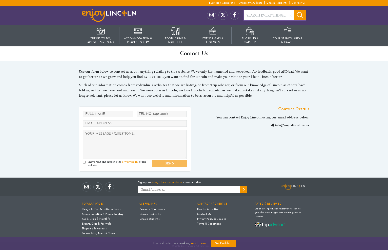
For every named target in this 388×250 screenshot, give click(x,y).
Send (169, 163)
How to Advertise (207, 209)
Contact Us (299, 3)
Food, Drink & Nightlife (96, 219)
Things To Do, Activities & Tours (101, 209)
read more (198, 243)
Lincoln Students (149, 219)
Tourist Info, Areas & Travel (98, 233)
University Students (250, 3)
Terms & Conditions (209, 224)
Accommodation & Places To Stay (102, 214)
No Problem (223, 243)
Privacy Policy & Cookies (211, 219)
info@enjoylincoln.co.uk (292, 125)
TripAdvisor (271, 209)
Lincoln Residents (277, 3)
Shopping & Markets (94, 228)
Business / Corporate (222, 3)
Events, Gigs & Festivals (96, 224)
